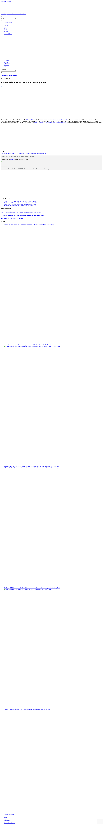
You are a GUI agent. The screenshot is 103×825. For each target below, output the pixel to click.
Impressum (6, 818)
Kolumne (6, 65)
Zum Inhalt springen (6, 1)
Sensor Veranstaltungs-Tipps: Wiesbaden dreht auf (17, 156)
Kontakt (6, 31)
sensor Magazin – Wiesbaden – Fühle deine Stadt (13, 14)
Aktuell (6, 62)
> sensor (8, 22)
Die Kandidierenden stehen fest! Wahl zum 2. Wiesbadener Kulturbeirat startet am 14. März (27, 709)
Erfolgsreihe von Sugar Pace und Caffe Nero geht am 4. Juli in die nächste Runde (23, 215)
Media (5, 28)
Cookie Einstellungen (9, 823)
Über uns (6, 25)
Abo (5, 27)
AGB (5, 817)
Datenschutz (7, 820)
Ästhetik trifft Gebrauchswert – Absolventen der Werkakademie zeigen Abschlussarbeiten (23, 153)
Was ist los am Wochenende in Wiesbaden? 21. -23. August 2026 (20, 201)
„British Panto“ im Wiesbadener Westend (12, 218)
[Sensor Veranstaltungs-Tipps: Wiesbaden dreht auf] (4, 166)
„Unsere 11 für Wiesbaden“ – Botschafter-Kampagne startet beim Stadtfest (21, 212)
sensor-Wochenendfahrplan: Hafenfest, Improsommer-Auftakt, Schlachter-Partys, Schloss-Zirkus (28, 344)
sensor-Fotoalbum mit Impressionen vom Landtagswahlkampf (50, 122)
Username (3, 17)
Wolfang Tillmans (30, 119)
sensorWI (12, 159)
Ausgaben (6, 29)
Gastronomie (7, 63)
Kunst (11, 75)
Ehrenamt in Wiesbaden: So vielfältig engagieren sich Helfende (20, 204)
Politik (5, 66)
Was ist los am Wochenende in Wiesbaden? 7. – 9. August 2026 (20, 205)
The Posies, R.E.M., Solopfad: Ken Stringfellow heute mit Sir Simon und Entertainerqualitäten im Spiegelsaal (32, 588)
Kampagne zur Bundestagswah (61, 119)
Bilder (7, 75)
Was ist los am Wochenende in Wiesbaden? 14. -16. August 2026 (20, 202)
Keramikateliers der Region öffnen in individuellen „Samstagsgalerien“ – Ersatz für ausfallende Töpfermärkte (31, 466)
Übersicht (6, 60)
